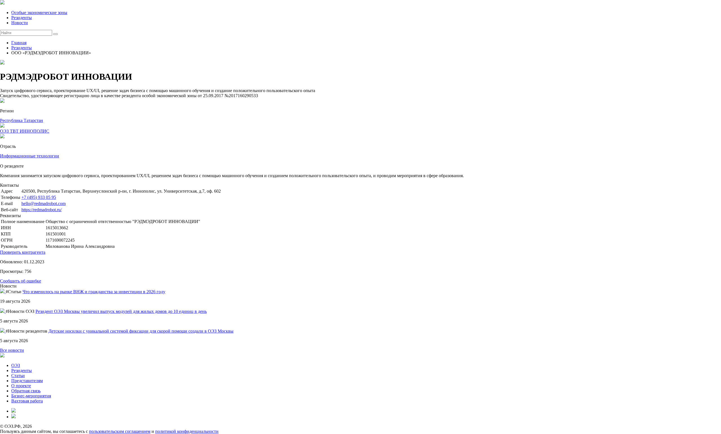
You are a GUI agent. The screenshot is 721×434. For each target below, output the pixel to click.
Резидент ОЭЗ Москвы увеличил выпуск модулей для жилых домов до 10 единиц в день (121, 311)
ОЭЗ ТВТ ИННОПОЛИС (24, 131)
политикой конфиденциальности (187, 431)
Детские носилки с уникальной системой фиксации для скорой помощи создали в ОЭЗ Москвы (140, 331)
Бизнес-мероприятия (31, 395)
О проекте (21, 385)
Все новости (12, 350)
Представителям (27, 380)
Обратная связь (26, 390)
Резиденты (21, 17)
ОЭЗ (15, 365)
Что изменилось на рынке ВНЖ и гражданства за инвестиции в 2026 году (94, 291)
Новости (19, 22)
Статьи (18, 375)
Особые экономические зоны (39, 12)
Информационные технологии (29, 155)
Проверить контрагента (22, 252)
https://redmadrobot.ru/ (41, 209)
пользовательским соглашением (119, 431)
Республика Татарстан (21, 120)
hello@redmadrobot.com (43, 203)
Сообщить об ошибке (20, 281)
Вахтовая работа (27, 401)
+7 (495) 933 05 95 (38, 197)
